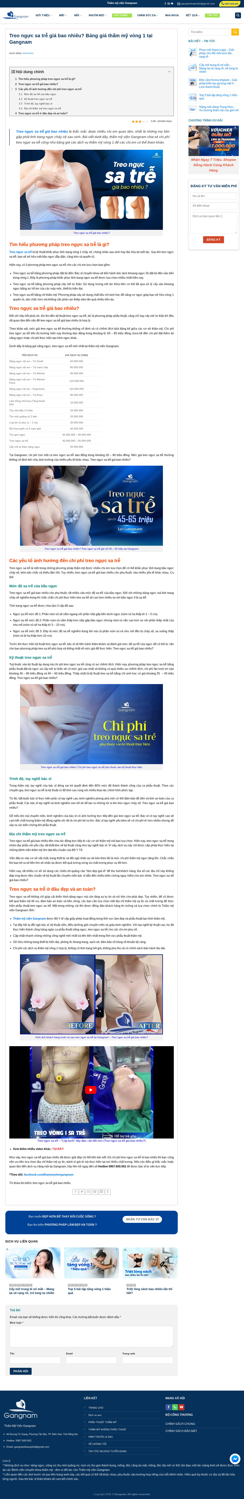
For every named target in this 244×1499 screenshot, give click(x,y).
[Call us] (175, 1407)
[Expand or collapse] (169, 72)
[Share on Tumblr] (108, 1192)
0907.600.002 (231, 4)
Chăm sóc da (146, 15)
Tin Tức (212, 15)
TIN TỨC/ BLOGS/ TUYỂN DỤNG (107, 1451)
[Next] (177, 1274)
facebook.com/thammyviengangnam (48, 1174)
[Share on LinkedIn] (101, 1192)
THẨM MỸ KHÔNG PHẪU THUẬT (107, 1429)
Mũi (76, 15)
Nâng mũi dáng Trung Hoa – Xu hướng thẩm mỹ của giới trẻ (218, 108)
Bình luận (16, 1322)
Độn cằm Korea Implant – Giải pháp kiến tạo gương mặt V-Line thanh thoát (218, 83)
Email (69, 1353)
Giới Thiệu (43, 15)
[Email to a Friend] (88, 1192)
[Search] (238, 15)
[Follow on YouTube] (172, 3)
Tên (12, 1353)
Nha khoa (172, 15)
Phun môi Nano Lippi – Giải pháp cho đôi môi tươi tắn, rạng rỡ (216, 53)
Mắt (62, 15)
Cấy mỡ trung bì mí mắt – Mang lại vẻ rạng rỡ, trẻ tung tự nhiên (218, 68)
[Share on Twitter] (82, 1192)
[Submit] (235, 32)
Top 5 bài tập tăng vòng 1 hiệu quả (218, 97)
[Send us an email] (169, 3)
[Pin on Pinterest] (95, 1192)
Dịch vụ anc (95, 1415)
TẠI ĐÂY (58, 1148)
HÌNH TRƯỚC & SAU (100, 1437)
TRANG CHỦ (95, 1407)
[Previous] (5, 1274)
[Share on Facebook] (75, 1192)
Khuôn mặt (97, 15)
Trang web (128, 1353)
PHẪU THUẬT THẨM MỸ (102, 1422)
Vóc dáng (121, 15)
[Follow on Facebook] (165, 3)
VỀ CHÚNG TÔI (97, 1444)
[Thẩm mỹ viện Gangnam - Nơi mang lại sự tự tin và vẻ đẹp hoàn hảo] (15, 15)
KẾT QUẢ (192, 15)
